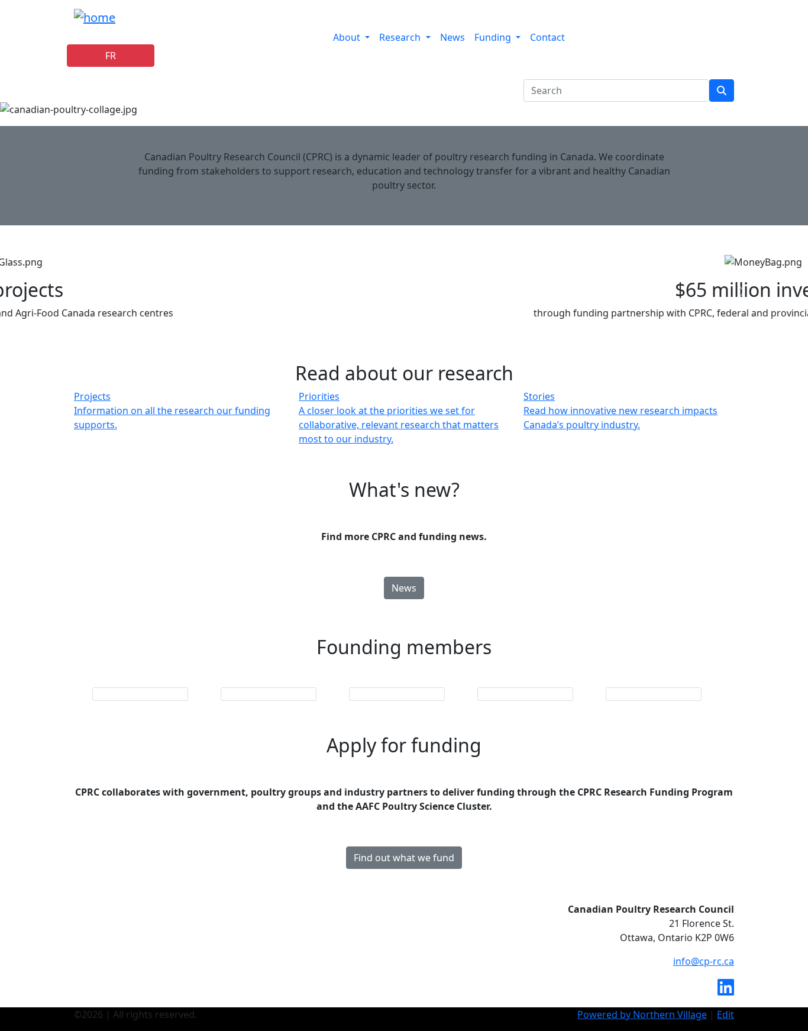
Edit (725, 1014)
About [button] (346, 37)
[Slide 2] (425, 313)
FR (110, 55)
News (452, 37)
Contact (547, 37)
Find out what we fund (404, 857)
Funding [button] (492, 37)
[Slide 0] (383, 313)
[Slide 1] (404, 313)
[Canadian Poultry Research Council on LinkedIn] (725, 990)
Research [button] (400, 37)
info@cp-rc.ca (703, 961)
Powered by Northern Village (642, 1014)
